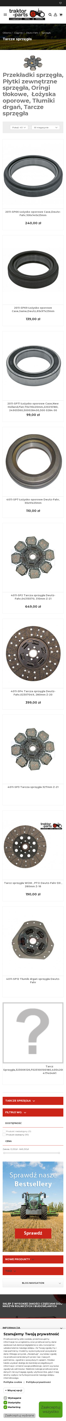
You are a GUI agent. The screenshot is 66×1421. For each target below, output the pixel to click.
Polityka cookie (13, 1382)
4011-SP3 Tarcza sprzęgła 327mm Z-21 (33, 787)
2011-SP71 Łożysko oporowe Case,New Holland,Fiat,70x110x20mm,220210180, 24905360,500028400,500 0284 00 (33, 407)
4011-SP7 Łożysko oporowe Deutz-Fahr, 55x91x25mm (33, 501)
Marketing (14, 1407)
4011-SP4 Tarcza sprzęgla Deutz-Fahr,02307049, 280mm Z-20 (33, 693)
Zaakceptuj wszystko (51, 1409)
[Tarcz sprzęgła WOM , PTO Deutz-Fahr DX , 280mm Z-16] (33, 845)
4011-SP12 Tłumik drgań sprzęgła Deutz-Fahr (33, 980)
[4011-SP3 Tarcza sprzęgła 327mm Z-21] (33, 749)
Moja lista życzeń (60, 3)
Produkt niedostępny (18, 1131)
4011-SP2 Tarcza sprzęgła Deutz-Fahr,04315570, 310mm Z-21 (33, 597)
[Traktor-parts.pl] (27, 14)
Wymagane (14, 1398)
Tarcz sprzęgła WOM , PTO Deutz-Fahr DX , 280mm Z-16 (33, 884)
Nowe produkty (17, 1259)
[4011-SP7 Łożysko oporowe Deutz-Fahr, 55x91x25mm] (33, 461)
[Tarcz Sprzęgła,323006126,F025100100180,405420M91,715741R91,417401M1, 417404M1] (33, 1032)
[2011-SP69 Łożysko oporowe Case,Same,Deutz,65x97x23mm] (33, 270)
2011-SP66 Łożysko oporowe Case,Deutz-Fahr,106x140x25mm (33, 213)
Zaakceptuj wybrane (19, 1415)
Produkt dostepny (17, 1134)
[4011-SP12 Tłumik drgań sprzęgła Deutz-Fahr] (33, 941)
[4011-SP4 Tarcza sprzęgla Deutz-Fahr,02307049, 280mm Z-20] (33, 653)
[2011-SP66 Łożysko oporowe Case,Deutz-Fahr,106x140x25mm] (33, 174)
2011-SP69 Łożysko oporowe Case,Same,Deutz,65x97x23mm (33, 309)
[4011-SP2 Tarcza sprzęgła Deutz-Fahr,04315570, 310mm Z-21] (33, 557)
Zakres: (6, 1149)
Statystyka (14, 1402)
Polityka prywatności (38, 1382)
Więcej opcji (14, 1390)
